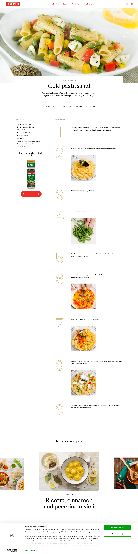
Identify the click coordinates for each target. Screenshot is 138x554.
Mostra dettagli (30, 550)
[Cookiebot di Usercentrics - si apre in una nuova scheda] (12, 550)
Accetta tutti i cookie (117, 527)
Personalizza (116, 534)
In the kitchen (88, 4)
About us (55, 4)
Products (75, 4)
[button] (31, 200)
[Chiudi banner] (135, 525)
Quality (65, 4)
